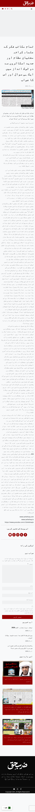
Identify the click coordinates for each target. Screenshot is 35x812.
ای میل (30, 593)
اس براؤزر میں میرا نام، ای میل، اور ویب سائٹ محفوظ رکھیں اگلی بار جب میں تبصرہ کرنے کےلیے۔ (18, 611)
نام (31, 586)
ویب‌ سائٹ (30, 599)
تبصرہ (30, 564)
